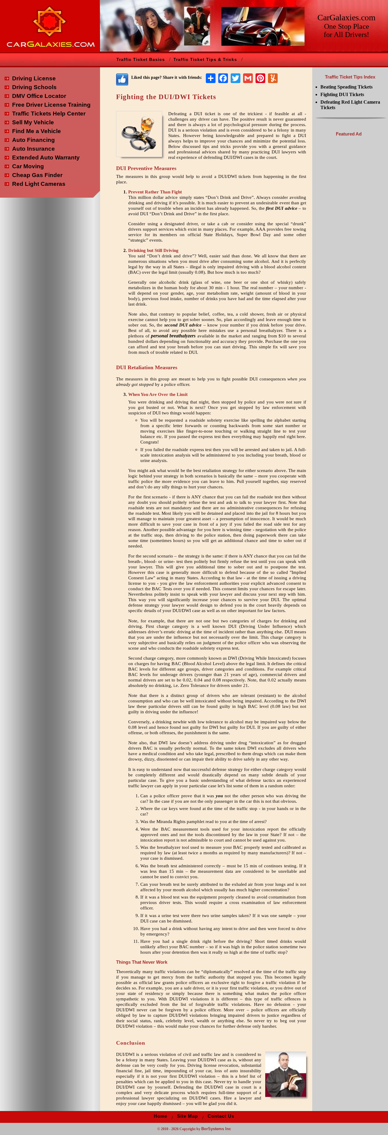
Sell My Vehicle (33, 122)
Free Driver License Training (51, 105)
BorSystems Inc (216, 1129)
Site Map (187, 1116)
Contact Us (221, 1116)
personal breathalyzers (173, 335)
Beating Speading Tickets (346, 86)
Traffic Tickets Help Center (48, 113)
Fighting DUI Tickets (342, 94)
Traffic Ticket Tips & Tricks (205, 59)
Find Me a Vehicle (36, 131)
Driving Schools (34, 87)
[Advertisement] (348, 231)
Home (160, 1116)
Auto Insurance (33, 149)
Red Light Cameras (38, 184)
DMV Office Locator (39, 96)
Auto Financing (33, 140)
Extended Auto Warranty (46, 157)
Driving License (34, 78)
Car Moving (28, 166)
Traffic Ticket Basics (140, 59)
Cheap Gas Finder (37, 175)
